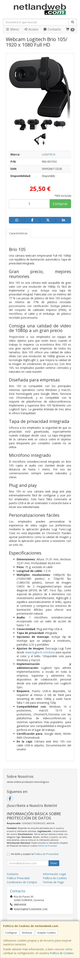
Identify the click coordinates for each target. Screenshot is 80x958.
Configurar (11, 932)
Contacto (54, 29)
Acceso (33, 29)
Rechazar (27, 932)
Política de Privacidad (47, 845)
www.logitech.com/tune (40, 652)
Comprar (60, 203)
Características (18, 233)
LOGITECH (48, 154)
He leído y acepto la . (35, 854)
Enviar (53, 863)
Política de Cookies (62, 953)
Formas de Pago (53, 882)
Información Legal (54, 874)
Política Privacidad (18, 878)
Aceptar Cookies (46, 932)
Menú (14, 29)
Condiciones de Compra (22, 882)
